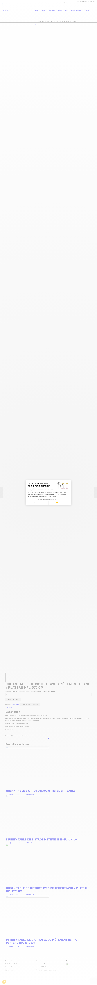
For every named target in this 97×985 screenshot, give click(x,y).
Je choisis (37, 503)
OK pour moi (60, 503)
